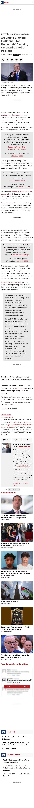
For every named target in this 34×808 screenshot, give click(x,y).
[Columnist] (7, 448)
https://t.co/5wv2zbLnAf (17, 180)
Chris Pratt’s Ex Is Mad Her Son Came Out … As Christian (15, 544)
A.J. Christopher (6, 603)
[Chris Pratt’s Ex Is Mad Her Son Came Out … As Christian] (17, 532)
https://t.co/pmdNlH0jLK (17, 147)
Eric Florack (5, 519)
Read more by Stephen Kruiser (20, 484)
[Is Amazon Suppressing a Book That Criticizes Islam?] (17, 616)
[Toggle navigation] (31, 2)
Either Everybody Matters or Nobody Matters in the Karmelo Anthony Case (15, 573)
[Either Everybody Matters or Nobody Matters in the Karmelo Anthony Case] (17, 560)
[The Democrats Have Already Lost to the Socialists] (17, 644)
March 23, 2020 (24, 187)
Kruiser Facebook (7, 417)
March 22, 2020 (17, 156)
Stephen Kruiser (6, 54)
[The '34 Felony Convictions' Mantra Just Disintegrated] (17, 504)
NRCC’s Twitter (20, 388)
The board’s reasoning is (10, 282)
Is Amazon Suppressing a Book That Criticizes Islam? (15, 628)
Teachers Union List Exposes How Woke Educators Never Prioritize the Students (16, 768)
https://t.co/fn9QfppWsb (17, 149)
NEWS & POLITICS (14, 489)
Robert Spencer (6, 631)
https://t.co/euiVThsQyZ (21, 255)
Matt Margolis (6, 659)
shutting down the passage (10, 115)
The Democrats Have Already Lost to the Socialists (15, 656)
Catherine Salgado (7, 547)
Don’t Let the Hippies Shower (21, 422)
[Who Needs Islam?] (17, 590)
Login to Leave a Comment (17, 687)
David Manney (5, 577)
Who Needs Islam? (10, 601)
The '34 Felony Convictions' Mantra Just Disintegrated (13, 516)
